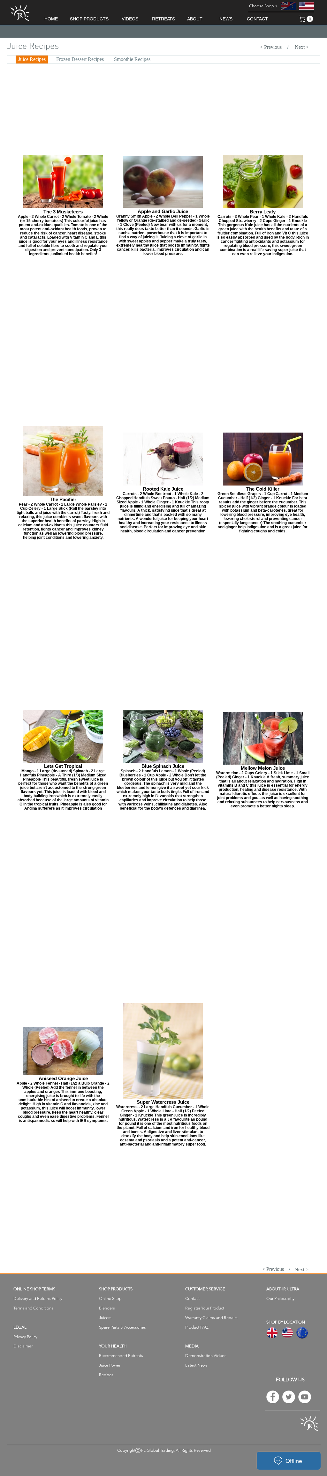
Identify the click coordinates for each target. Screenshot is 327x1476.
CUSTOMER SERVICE (205, 1289)
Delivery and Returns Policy (37, 1298)
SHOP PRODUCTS (116, 1289)
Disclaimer (23, 1346)
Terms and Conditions (33, 1308)
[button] (263, 6)
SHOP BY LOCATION (285, 1322)
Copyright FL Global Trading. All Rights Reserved (164, 1450)
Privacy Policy (25, 1336)
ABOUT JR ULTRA (282, 1289)
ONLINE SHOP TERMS (34, 1289)
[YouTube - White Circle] (304, 1397)
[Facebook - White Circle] (272, 1397)
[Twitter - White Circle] (288, 1397)
